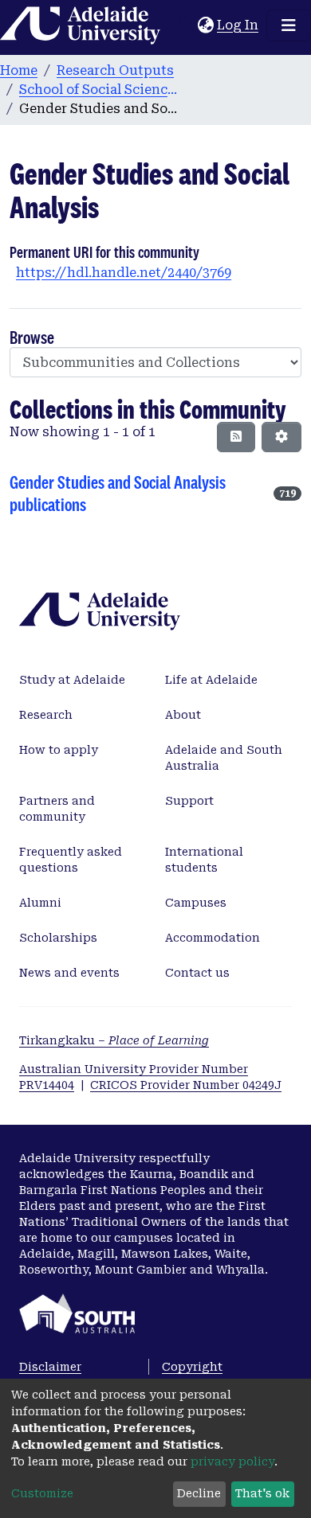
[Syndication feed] (236, 437)
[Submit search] (185, 25)
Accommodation (212, 937)
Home (18, 70)
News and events (69, 972)
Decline (199, 1493)
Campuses (195, 902)
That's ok (262, 1493)
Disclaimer (50, 1366)
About (183, 714)
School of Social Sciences (99, 89)
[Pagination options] (281, 437)
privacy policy (232, 1461)
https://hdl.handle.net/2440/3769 (123, 272)
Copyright (192, 1366)
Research (46, 714)
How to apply (58, 749)
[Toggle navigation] (288, 25)
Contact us (197, 972)
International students (204, 859)
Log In (238, 25)
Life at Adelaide (211, 679)
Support (189, 800)
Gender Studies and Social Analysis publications (118, 493)
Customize (42, 1493)
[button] (205, 25)
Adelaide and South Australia (223, 757)
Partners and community (57, 808)
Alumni (40, 902)
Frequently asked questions (70, 859)
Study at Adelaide (72, 679)
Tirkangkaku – (114, 1040)
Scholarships (58, 937)
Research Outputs (115, 70)
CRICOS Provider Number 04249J (185, 1085)
